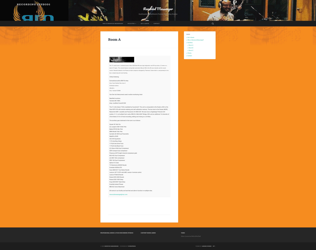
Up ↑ (214, 246)
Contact (157, 23)
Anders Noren (206, 246)
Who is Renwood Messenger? (113, 23)
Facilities (131, 23)
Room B (191, 48)
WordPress (132, 246)
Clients (189, 53)
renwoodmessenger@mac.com (118, 194)
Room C (191, 50)
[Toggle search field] (213, 23)
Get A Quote (145, 23)
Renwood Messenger (158, 9)
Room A (191, 45)
